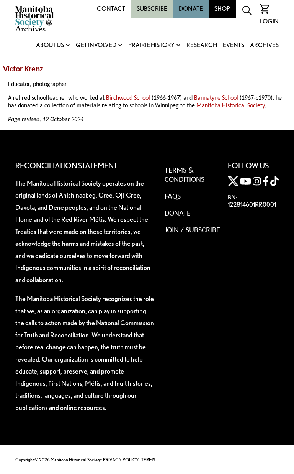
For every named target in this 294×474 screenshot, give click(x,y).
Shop (222, 8)
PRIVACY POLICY (121, 459)
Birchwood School (128, 98)
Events (233, 45)
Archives (264, 45)
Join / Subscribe (192, 230)
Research (201, 45)
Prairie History (151, 45)
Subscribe (152, 8)
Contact (111, 8)
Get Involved (96, 45)
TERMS (148, 459)
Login (269, 21)
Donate (191, 8)
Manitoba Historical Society (230, 106)
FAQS (173, 197)
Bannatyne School (216, 98)
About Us (50, 45)
